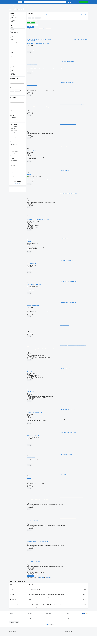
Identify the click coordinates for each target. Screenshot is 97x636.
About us (10, 616)
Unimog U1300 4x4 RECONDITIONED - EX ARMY (37, 499)
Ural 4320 (29, 174)
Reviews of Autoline (31, 621)
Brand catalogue (30, 623)
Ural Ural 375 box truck (32, 85)
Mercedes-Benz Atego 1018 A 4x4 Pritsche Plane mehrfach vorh (40, 348)
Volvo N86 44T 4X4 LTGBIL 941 (33, 196)
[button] (28, 52)
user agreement (48, 577)
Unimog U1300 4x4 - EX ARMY (33, 561)
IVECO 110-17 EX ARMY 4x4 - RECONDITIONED (37, 541)
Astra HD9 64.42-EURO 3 (32, 127)
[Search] (25, 2)
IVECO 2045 (29, 371)
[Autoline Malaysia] (13, 2)
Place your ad (31, 22)
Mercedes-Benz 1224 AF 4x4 (33, 435)
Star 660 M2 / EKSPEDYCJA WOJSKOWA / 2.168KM (38, 219)
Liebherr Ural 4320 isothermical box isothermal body (38, 106)
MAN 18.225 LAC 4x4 (31, 150)
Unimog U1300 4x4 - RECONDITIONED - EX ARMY (38, 43)
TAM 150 (29, 478)
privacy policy (41, 577)
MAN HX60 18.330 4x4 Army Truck (34, 412)
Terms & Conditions (31, 616)
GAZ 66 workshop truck (32, 64)
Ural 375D (29, 241)
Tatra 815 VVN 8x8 (31, 457)
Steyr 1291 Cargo (30, 391)
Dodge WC (29, 327)
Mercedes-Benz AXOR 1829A (33, 305)
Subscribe (30, 26)
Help (10, 618)
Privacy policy (30, 618)
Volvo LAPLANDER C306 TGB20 (34, 284)
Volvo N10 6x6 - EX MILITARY (33, 520)
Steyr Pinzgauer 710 (31, 263)
